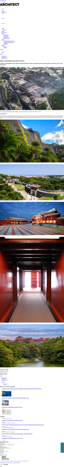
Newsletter (1, 49)
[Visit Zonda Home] (4, 464)
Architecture (5, 383)
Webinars (5, 47)
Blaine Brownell (6, 14)
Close (1, 466)
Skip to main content (3, 0)
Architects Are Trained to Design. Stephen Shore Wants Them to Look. (15, 397)
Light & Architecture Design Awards (9, 41)
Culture (3, 13)
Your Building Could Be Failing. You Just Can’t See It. (12, 438)
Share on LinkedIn (4, 56)
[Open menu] (0, 7)
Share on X (3, 57)
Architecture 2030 (6, 17)
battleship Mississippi (20, 117)
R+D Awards (6, 21)
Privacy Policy (11, 462)
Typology (5, 9)
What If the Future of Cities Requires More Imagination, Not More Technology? (17, 433)
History (5, 384)
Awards (3, 18)
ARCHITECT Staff (4, 113)
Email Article (4, 377)
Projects (3, 28)
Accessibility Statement (16, 462)
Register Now (2, 445)
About (1, 462)
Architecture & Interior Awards (8, 20)
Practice (3, 11)
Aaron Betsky (6, 15)
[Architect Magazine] (9, 5)
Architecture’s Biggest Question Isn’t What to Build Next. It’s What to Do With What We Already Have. (22, 388)
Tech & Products (4, 12)
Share (1, 54)
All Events (1, 453)
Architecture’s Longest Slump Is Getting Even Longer (12, 407)
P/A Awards (5, 22)
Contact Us (6, 462)
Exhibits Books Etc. (7, 16)
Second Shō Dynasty (50, 115)
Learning (3, 23)
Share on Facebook (5, 58)
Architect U (5, 24)
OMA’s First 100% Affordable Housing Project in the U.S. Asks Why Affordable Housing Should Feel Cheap (23, 424)
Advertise (3, 462)
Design (3, 10)
